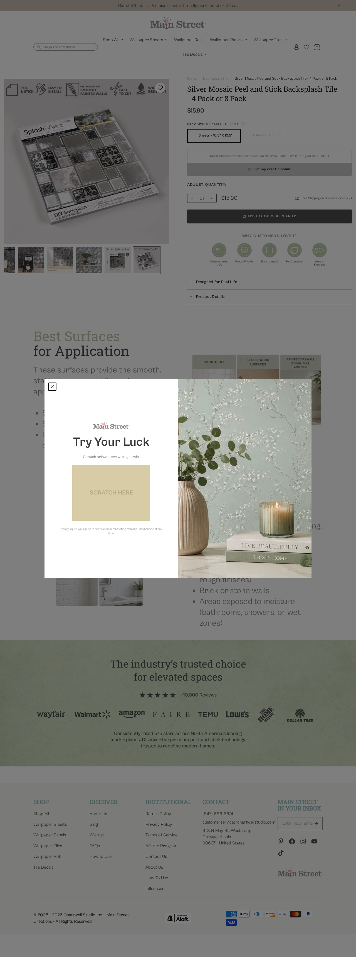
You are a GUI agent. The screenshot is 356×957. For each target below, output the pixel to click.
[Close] (52, 387)
